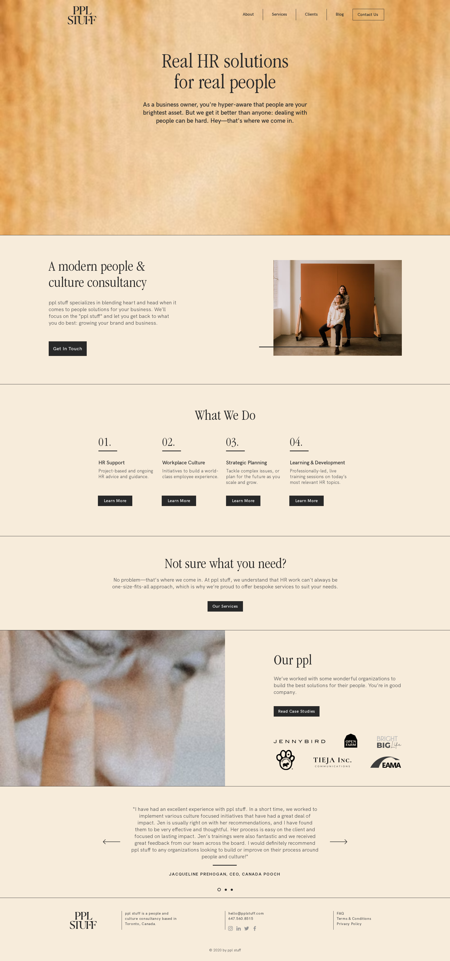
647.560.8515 (240, 918)
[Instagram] (230, 928)
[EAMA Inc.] (232, 890)
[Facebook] (255, 928)
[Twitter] (246, 928)
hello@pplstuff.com (246, 913)
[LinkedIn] (238, 928)
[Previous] (111, 842)
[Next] (338, 842)
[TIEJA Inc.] (225, 889)
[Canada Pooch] (218, 890)
